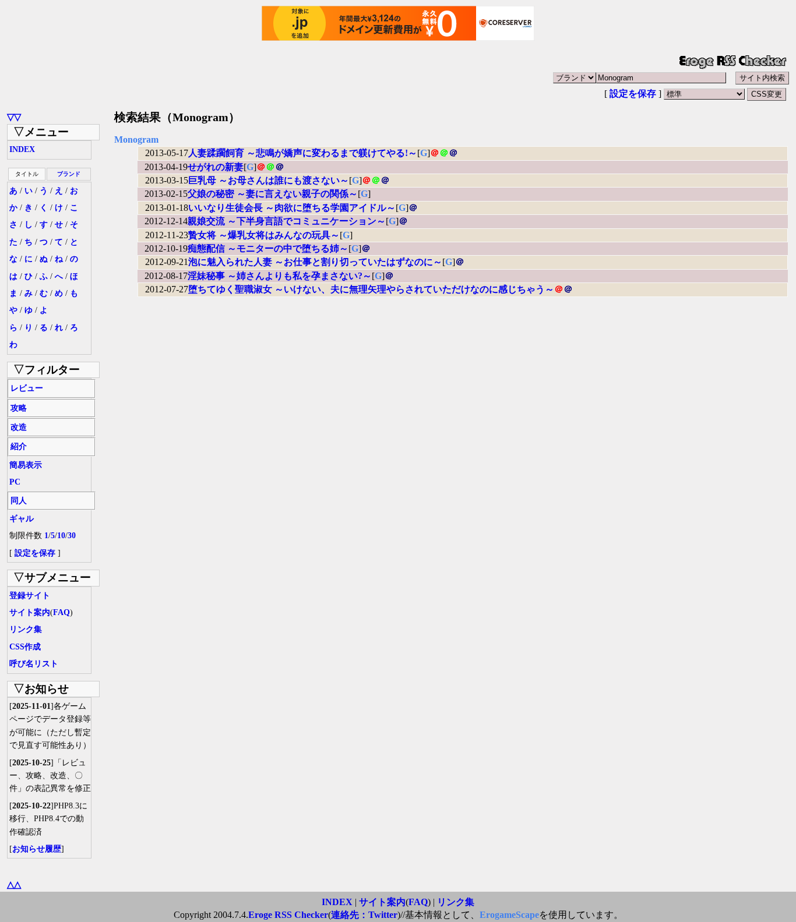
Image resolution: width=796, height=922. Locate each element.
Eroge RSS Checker (288, 915)
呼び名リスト (33, 663)
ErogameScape (509, 915)
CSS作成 (25, 646)
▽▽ (14, 117)
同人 (18, 500)
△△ (14, 884)
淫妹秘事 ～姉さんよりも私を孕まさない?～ (280, 276)
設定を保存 (633, 93)
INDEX (22, 149)
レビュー (26, 388)
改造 (18, 427)
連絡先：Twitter (364, 915)
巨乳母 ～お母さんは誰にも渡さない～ (268, 180)
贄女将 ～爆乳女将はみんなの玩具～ (264, 235)
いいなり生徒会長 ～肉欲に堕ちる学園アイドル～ (292, 208)
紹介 (18, 446)
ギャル (21, 518)
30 (72, 535)
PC (14, 482)
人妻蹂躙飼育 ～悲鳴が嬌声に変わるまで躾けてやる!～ (302, 153)
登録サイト (29, 595)
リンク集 (25, 629)
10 (61, 535)
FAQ (61, 612)
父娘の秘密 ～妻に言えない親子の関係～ (273, 194)
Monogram (136, 139)
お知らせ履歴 (36, 849)
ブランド (68, 174)
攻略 (18, 408)
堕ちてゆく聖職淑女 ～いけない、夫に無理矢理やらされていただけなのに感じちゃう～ (371, 289)
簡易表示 (25, 465)
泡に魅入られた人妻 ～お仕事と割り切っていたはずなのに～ (315, 262)
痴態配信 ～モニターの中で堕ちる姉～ (268, 248)
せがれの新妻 (216, 167)
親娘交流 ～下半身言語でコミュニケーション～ (287, 221)
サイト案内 (29, 612)
